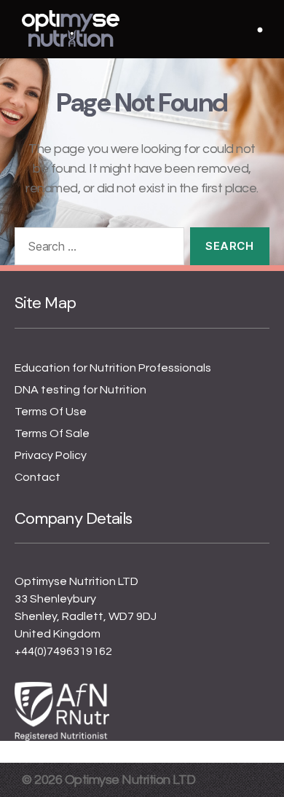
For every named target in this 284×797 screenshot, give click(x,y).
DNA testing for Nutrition (80, 390)
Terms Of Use (51, 411)
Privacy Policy (51, 455)
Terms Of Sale (52, 433)
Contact (37, 477)
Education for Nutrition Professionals (113, 368)
